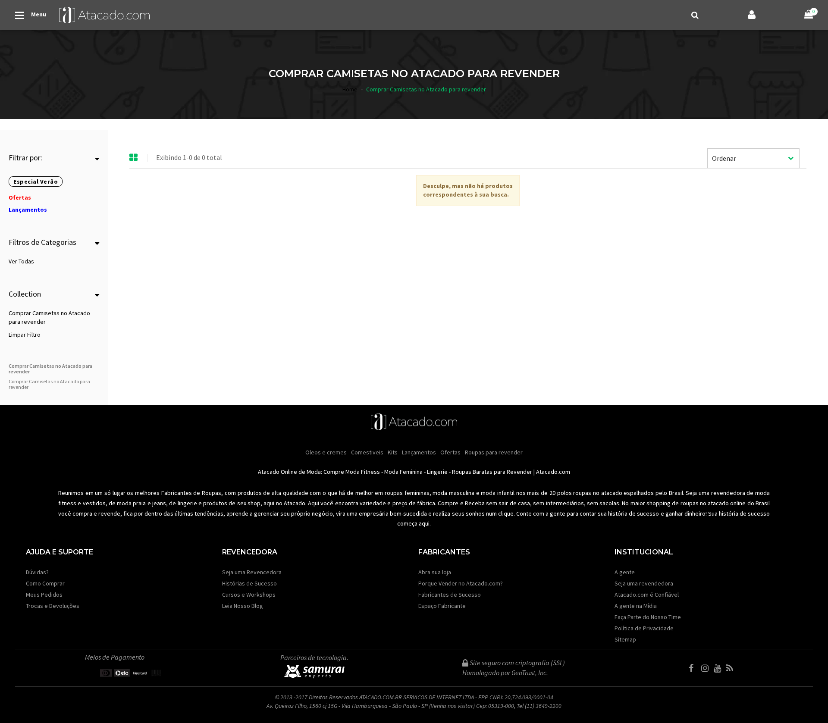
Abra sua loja (434, 572)
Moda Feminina (403, 472)
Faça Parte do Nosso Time (648, 617)
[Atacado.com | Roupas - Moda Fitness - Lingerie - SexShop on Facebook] (694, 668)
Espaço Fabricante (442, 606)
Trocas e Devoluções (52, 606)
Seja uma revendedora (644, 583)
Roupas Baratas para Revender (492, 472)
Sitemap (625, 639)
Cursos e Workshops (249, 594)
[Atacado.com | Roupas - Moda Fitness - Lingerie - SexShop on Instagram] (706, 668)
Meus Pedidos (44, 594)
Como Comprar (45, 583)
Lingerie (437, 472)
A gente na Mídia (636, 606)
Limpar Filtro (25, 334)
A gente (625, 572)
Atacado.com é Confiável (647, 594)
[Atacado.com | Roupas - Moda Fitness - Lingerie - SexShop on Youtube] (719, 668)
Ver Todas (21, 261)
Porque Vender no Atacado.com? (460, 583)
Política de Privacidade (644, 628)
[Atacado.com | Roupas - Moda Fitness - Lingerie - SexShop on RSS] (731, 668)
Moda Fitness (362, 472)
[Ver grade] (133, 158)
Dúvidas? (37, 572)
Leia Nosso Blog (242, 606)
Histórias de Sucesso (249, 583)
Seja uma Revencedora (252, 572)
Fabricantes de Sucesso (449, 594)
